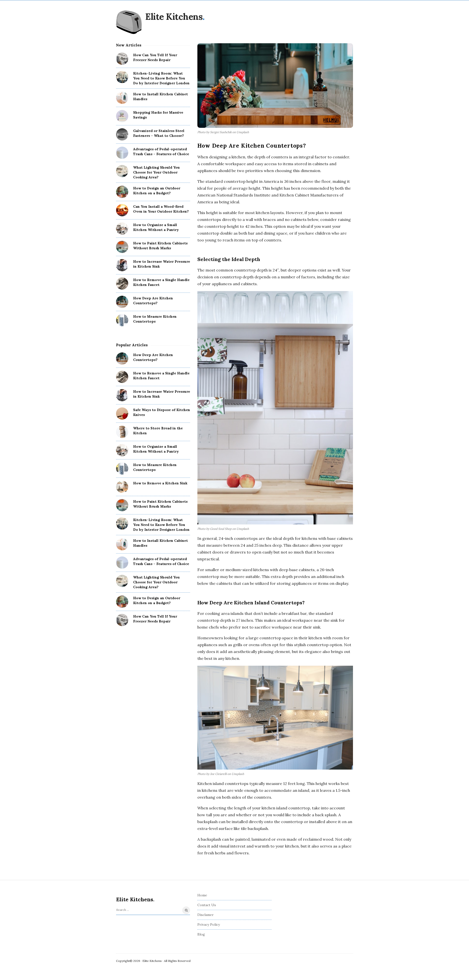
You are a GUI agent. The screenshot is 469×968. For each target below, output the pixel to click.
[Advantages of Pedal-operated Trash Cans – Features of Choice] (122, 153)
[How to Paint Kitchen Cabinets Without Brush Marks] (122, 247)
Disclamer (205, 915)
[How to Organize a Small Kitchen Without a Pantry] (122, 228)
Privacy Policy (208, 924)
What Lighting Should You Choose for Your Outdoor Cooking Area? (156, 172)
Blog (201, 934)
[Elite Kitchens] (129, 22)
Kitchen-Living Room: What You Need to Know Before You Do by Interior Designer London (161, 78)
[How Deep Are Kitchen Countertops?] (122, 302)
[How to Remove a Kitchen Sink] (122, 487)
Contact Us (206, 905)
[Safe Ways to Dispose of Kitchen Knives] (122, 413)
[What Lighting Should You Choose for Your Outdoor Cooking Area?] (122, 171)
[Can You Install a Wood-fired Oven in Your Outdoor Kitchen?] (122, 210)
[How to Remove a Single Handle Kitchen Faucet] (122, 283)
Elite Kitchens (174, 16)
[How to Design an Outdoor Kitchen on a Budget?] (122, 192)
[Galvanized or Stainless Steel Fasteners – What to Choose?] (122, 134)
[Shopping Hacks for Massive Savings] (122, 116)
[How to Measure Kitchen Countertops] (122, 320)
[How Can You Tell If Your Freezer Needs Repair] (122, 59)
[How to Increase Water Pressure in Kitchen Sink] (122, 265)
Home (202, 895)
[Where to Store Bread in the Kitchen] (122, 432)
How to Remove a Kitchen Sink (160, 483)
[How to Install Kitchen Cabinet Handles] (122, 98)
